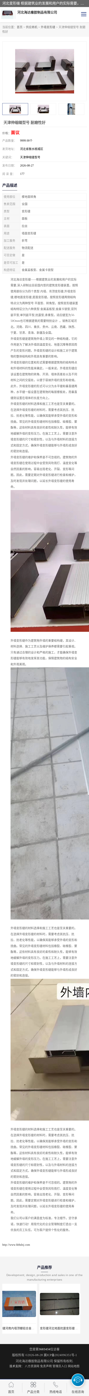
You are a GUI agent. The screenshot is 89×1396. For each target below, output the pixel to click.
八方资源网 (32, 1366)
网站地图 (73, 1366)
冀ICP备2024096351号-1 (60, 1355)
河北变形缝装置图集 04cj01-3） (66, 1328)
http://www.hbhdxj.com (16, 1244)
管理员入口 (60, 1366)
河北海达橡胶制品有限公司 (34, 1361)
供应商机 (31, 27)
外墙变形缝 (48, 27)
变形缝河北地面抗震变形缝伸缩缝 (24, 1328)
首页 (20, 27)
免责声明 (46, 1366)
